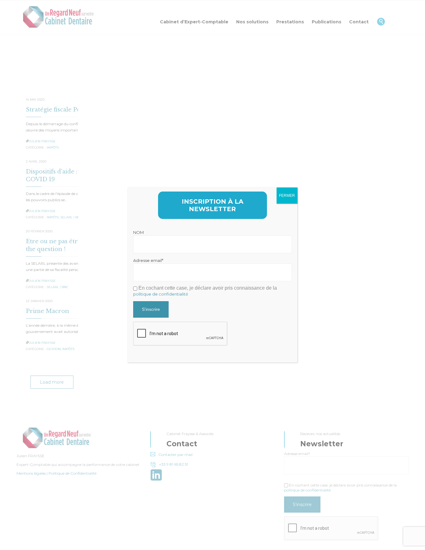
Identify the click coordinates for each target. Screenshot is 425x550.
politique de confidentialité (160, 294)
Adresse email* (148, 260)
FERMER (287, 195)
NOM (138, 232)
